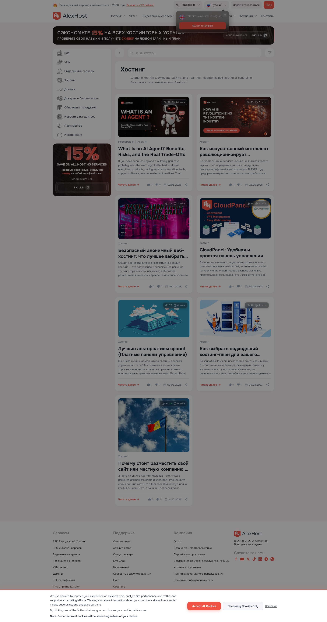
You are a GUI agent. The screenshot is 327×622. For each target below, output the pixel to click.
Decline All (271, 606)
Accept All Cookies (204, 606)
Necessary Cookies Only (243, 606)
